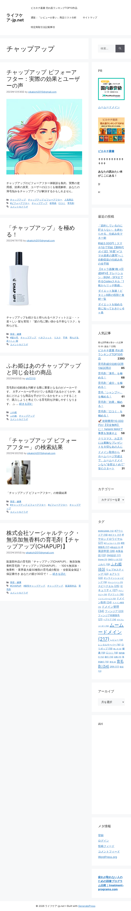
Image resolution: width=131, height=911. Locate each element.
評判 (114, 666)
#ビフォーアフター (19, 203)
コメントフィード (109, 851)
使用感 (53, 203)
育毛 (113, 662)
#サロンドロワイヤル (111, 538)
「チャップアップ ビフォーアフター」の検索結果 (41, 443)
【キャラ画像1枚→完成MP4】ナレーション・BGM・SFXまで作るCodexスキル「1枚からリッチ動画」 (111, 277)
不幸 (65, 337)
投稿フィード (106, 846)
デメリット (116, 594)
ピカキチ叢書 (106, 151)
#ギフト (114, 534)
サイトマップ (90, 17)
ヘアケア (109, 619)
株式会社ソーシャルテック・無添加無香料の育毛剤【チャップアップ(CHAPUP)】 (43, 539)
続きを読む (26, 403)
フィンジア (114, 611)
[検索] (120, 48)
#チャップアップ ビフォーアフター (28, 504)
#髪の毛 (14, 337)
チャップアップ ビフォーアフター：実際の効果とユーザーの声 (43, 79)
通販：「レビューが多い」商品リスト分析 (53, 17)
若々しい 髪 (12, 341)
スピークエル (108, 586)
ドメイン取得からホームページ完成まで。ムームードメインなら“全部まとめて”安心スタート (111, 460)
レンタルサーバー (109, 644)
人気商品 (68, 199)
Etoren (102, 559)
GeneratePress (86, 905)
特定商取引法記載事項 (43, 27)
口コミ (61, 203)
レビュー (116, 640)
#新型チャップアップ (34, 585)
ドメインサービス (107, 599)
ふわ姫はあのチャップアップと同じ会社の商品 (43, 369)
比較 (117, 657)
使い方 (117, 649)
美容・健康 (15, 334)
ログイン (103, 840)
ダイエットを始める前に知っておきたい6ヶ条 (111, 308)
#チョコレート (112, 543)
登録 (101, 835)
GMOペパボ (115, 559)
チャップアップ (18, 199)
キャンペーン (115, 582)
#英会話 (115, 547)
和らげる (74, 337)
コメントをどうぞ (19, 206)
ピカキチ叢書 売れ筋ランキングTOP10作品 (54, 7)
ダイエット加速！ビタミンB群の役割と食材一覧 (111, 295)
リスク (57, 337)
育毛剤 (70, 203)
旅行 (109, 657)
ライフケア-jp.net (15, 17)
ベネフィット (45, 337)
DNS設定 (114, 555)
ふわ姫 (13, 412)
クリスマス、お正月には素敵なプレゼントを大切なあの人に (110, 442)
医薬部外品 (70, 585)
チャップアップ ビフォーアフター (45, 199)
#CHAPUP (15, 585)
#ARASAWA (106, 531)
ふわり (104, 564)
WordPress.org (107, 857)
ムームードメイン (109, 107)
